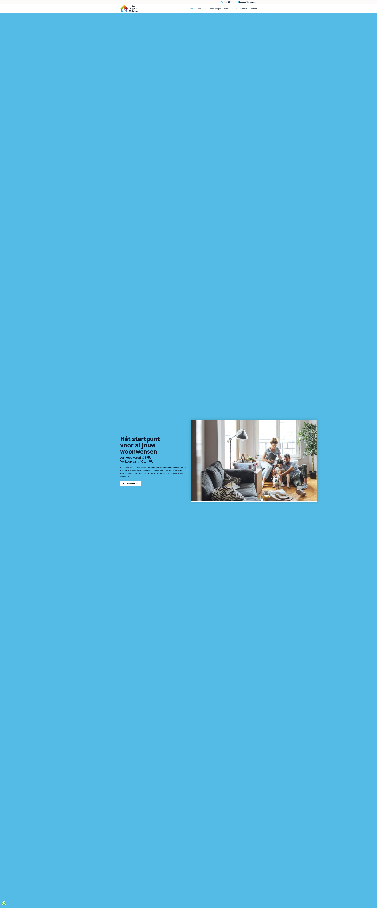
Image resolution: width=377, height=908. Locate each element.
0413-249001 (228, 2)
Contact (253, 8)
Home (192, 8)
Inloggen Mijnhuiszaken (247, 2)
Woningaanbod (230, 8)
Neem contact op (130, 483)
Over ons (243, 8)
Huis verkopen (215, 8)
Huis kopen (202, 8)
